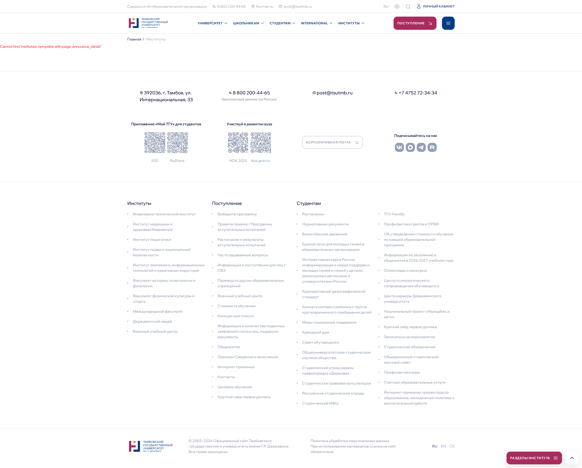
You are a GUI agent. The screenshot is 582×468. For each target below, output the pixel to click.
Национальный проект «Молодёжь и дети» (417, 314)
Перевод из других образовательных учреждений (251, 283)
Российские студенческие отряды (333, 393)
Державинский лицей (152, 321)
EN (443, 446)
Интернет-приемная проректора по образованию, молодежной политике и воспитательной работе (419, 397)
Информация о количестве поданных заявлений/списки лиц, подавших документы (251, 331)
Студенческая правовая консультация (336, 383)
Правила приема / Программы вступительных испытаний (245, 227)
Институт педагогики (152, 239)
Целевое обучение (235, 387)
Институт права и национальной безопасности (162, 252)
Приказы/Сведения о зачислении (248, 357)
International (314, 23)
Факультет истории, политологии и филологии (164, 283)
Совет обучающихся (320, 342)
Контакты (226, 377)
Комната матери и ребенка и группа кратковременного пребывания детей (336, 309)
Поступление (411, 23)
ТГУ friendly (394, 214)
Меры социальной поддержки (329, 322)
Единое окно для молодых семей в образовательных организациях (333, 247)
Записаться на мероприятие (409, 337)
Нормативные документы (325, 224)
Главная (134, 39)
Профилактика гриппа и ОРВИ (411, 224)
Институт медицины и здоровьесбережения (153, 227)
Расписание (313, 214)
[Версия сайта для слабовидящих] (397, 6)
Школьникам (246, 23)
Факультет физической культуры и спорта (163, 299)
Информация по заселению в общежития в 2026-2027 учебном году (419, 258)
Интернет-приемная (236, 367)
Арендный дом (315, 332)
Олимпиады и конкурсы (405, 270)
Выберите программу (237, 214)
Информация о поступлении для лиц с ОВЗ (252, 268)
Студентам (280, 23)
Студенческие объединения (409, 347)
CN (452, 446)
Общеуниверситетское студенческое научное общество (336, 355)
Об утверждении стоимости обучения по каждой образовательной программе (418, 239)
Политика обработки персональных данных (350, 440)
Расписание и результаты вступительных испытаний (242, 242)
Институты (349, 23)
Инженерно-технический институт (164, 214)
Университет (210, 23)
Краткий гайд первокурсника (244, 397)
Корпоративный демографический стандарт (333, 294)
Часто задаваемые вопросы (243, 255)
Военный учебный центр (155, 331)
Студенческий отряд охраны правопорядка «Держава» (328, 370)
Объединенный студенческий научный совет (411, 360)
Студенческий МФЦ (320, 403)
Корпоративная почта (328, 142)
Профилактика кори (402, 372)
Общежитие (229, 347)
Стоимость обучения (237, 306)
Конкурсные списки (236, 316)
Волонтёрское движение (324, 234)
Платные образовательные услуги (415, 382)
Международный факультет (158, 311)
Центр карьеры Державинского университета (412, 299)
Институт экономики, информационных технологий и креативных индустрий (168, 268)
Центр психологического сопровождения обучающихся (411, 283)
